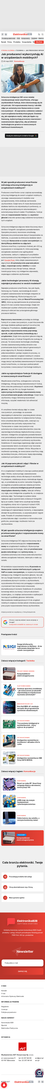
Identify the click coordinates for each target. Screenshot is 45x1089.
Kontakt (4, 991)
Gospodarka (26, 42)
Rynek (3, 42)
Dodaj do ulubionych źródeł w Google (20, 136)
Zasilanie (34, 38)
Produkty (17, 42)
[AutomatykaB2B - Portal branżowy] (24, 1082)
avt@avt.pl (39, 1058)
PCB (18, 38)
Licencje (4, 1009)
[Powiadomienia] (4, 1085)
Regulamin (5, 1007)
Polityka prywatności (8, 1012)
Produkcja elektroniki (8, 38)
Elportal (4, 1025)
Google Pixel (9, 260)
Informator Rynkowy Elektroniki (12, 996)
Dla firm (39, 42)
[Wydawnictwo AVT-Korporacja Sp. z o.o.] (22, 1047)
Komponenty (26, 38)
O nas (3, 993)
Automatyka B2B (7, 1023)
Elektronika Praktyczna (9, 1028)
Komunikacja (19, 61)
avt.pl (37, 1060)
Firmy (9, 42)
